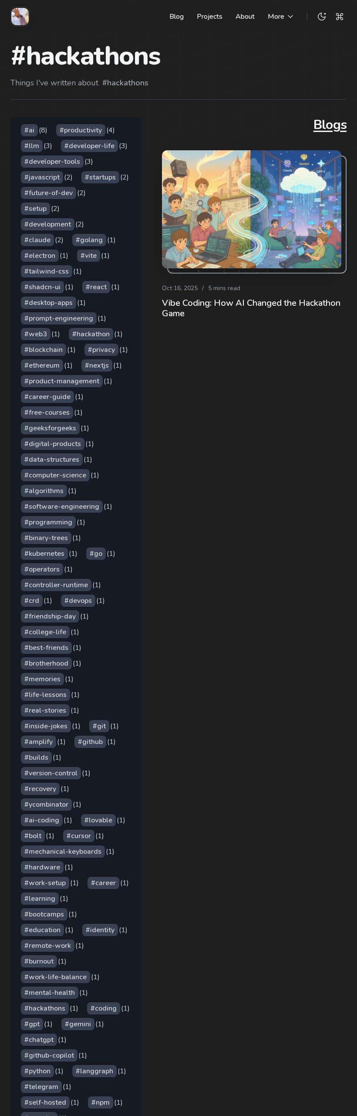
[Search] (340, 17)
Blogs (330, 125)
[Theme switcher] (322, 16)
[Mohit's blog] (20, 16)
